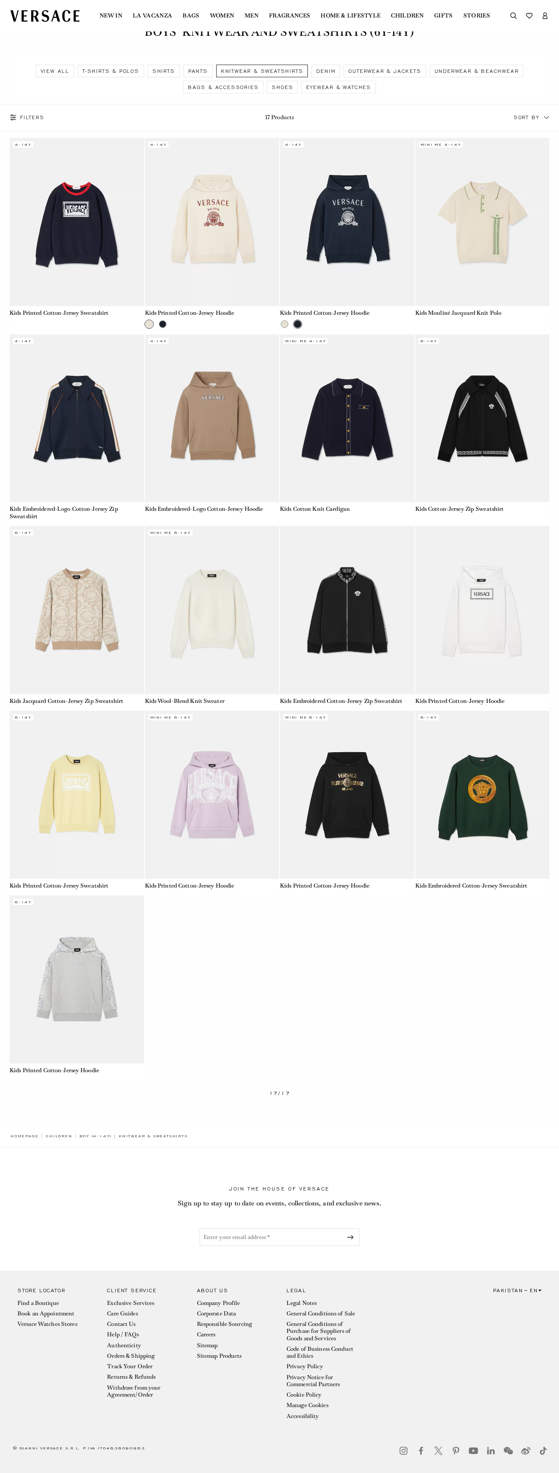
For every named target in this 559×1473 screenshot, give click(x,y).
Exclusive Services (130, 1303)
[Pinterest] (456, 1450)
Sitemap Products (219, 1355)
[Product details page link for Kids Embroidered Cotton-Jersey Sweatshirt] (482, 794)
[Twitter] (438, 1450)
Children (407, 15)
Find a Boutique (38, 1303)
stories (476, 15)
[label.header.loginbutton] (545, 15)
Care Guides (122, 1313)
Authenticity (124, 1345)
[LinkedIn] (491, 1450)
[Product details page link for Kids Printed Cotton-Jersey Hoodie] (212, 222)
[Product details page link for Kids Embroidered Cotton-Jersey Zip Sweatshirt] (347, 610)
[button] (547, 117)
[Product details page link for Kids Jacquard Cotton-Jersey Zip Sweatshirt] (77, 610)
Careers (206, 1334)
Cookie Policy (304, 1394)
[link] (24, 1136)
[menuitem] (111, 16)
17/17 (279, 1093)
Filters (32, 117)
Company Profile (218, 1303)
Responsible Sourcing (224, 1324)
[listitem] (55, 71)
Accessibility (302, 1416)
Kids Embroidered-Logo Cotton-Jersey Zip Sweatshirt (64, 512)
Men (252, 15)
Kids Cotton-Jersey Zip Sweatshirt (459, 509)
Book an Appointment (45, 1313)
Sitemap (207, 1345)
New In (111, 15)
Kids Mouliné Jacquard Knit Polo (458, 313)
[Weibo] (526, 1450)
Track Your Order (129, 1366)
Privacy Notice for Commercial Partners (313, 1380)
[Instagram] (403, 1450)
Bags (191, 15)
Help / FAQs (122, 1334)
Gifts (443, 15)
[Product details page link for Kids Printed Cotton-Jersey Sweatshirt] (77, 222)
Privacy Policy (304, 1366)
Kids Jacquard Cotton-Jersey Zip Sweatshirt (66, 701)
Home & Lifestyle (350, 15)
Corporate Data (216, 1313)
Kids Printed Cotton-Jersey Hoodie (190, 313)
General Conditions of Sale (320, 1313)
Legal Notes (301, 1303)
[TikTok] (543, 1450)
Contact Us (121, 1324)
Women (222, 15)
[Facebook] (421, 1450)
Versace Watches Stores (47, 1324)
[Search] (513, 15)
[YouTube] (473, 1450)
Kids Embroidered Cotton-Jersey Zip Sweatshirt (341, 701)
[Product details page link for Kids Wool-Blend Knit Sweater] (212, 610)
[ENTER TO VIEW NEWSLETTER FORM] (352, 1237)
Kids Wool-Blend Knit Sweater (184, 701)
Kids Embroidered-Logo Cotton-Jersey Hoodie (204, 509)
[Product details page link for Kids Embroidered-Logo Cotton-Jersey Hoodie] (212, 418)
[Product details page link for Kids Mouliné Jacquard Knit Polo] (482, 222)
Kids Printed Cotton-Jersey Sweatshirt (59, 313)
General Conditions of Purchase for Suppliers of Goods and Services (318, 1331)
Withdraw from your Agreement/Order (133, 1391)
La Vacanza (152, 15)
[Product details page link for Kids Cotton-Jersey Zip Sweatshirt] (482, 418)
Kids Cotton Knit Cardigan (315, 509)
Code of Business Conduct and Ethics (319, 1352)
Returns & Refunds (131, 1376)
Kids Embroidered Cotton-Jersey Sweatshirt (471, 885)
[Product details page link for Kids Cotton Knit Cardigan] (347, 418)
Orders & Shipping (131, 1355)
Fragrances (289, 15)
